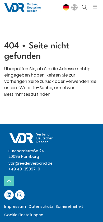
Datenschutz (41, 206)
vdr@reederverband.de (30, 163)
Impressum (15, 206)
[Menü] (95, 7)
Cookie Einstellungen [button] (23, 215)
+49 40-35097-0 (24, 169)
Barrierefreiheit (69, 206)
